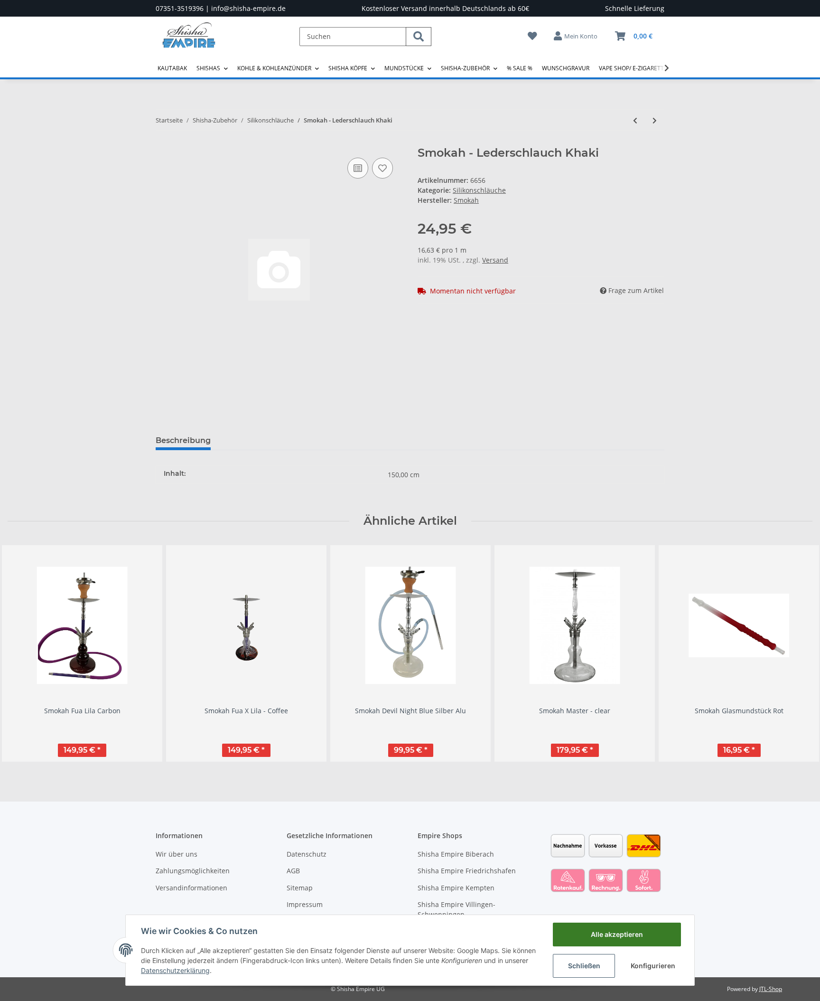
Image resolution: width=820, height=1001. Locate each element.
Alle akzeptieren (617, 934)
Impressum (305, 904)
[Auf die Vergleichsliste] (357, 168)
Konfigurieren (653, 966)
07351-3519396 (180, 8)
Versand (495, 259)
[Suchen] (418, 36)
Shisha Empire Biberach (456, 854)
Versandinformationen (191, 887)
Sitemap (300, 887)
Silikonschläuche (479, 190)
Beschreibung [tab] (183, 440)
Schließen (584, 966)
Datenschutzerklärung (175, 970)
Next (797, 653)
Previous (23, 653)
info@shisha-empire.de (248, 8)
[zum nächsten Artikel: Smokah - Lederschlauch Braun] (654, 120)
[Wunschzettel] (532, 36)
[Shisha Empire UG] (189, 42)
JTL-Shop (770, 989)
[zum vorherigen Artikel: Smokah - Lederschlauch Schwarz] (635, 120)
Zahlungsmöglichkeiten (193, 870)
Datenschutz (306, 854)
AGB (293, 870)
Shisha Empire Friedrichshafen (467, 870)
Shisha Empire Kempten (456, 887)
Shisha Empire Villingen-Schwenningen (456, 909)
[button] (576, 36)
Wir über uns (176, 854)
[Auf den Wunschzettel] (382, 168)
